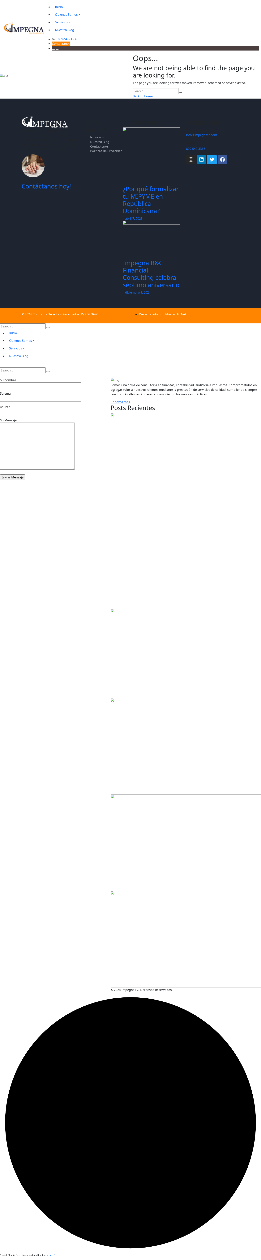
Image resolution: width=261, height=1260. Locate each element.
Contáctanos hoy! (46, 186)
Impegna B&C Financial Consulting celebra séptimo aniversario (151, 274)
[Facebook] (222, 159)
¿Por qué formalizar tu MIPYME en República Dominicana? (151, 200)
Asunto (5, 407)
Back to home (143, 96)
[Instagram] (191, 159)
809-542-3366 (67, 39)
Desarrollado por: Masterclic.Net (162, 314)
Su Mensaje (8, 420)
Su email (6, 393)
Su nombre (8, 380)
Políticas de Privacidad (106, 151)
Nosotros (97, 137)
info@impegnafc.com (201, 135)
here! (52, 1255)
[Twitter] (212, 159)
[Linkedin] (201, 159)
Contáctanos (61, 44)
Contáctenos (99, 146)
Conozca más (120, 402)
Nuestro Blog (99, 142)
